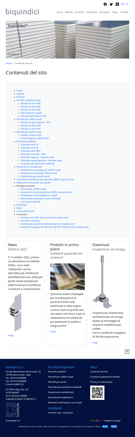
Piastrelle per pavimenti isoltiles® (64, 387)
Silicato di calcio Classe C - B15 (35, 122)
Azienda (69, 12)
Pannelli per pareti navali (28, 131)
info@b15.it (18, 384)
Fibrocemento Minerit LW (33, 116)
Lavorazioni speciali (30, 201)
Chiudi (113, 426)
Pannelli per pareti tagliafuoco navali (39, 195)
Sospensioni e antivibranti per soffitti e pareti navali (46, 192)
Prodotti (20, 97)
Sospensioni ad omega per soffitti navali (41, 169)
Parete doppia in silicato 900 (35, 138)
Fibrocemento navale (31, 112)
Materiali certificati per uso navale (33, 182)
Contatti (124, 12)
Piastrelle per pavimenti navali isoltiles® (40, 198)
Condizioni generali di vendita (105, 376)
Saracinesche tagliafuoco (60, 397)
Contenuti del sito (25, 211)
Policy (105, 426)
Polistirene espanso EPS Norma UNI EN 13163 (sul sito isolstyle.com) (55, 227)
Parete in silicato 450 (31, 135)
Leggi (10, 335)
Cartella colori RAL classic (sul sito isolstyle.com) (44, 217)
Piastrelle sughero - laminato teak (37, 157)
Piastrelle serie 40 (29, 147)
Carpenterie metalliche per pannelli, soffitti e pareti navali (45, 179)
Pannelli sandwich (57, 371)
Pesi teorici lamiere (30, 220)
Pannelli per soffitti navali (29, 119)
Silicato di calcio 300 (30, 103)
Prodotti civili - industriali (60, 412)
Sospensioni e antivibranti (29, 166)
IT (127, 4)
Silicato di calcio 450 (30, 106)
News (115, 12)
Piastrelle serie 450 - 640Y (33, 154)
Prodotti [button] (79, 12)
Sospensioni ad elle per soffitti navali (39, 173)
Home (60, 12)
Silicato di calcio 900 (30, 109)
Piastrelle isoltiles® (25, 141)
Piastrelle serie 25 (29, 144)
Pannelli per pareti (57, 381)
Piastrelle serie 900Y (31, 150)
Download (92, 12)
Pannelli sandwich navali (28, 100)
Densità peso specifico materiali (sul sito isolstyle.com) (48, 223)
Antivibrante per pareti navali (35, 176)
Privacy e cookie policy (101, 381)
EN (122, 4)
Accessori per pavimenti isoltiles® (37, 163)
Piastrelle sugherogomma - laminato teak (41, 160)
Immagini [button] (104, 12)
